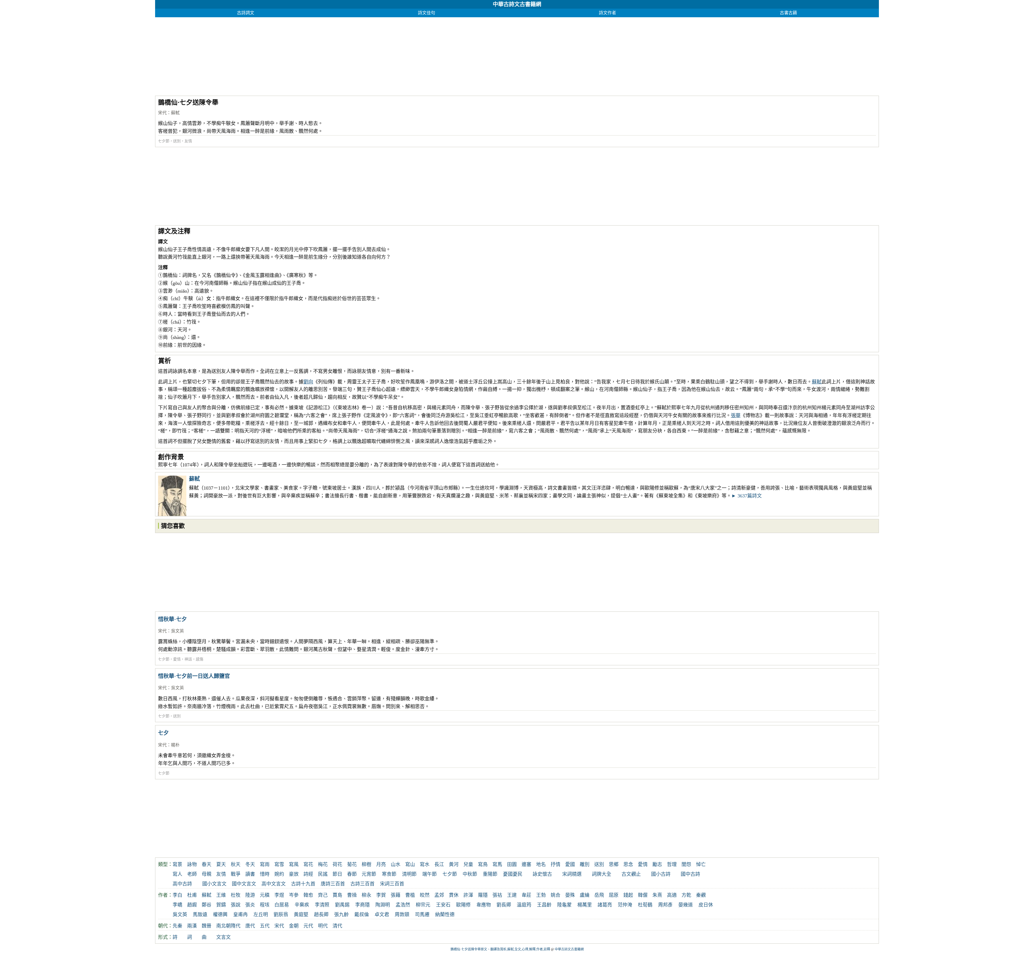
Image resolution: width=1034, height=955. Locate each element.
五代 (265, 926)
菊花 (352, 864)
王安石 (443, 905)
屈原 (614, 895)
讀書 (250, 874)
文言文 (223, 937)
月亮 (381, 864)
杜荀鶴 (645, 905)
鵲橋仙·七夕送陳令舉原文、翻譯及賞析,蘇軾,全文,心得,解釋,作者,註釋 (500, 949)
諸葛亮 (605, 905)
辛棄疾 (302, 905)
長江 (439, 864)
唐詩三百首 (333, 884)
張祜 (497, 895)
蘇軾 (175, 112)
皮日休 (705, 905)
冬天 (250, 864)
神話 (188, 659)
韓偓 (643, 895)
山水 (395, 864)
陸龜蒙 (564, 905)
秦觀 (701, 895)
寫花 (308, 864)
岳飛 (599, 895)
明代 (323, 926)
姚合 (555, 895)
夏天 (221, 864)
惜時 (265, 874)
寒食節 (389, 874)
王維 (221, 895)
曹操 (352, 895)
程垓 (265, 905)
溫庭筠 (524, 905)
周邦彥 (665, 905)
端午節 (429, 874)
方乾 (686, 895)
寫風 (294, 864)
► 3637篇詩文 (746, 496)
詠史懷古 (542, 874)
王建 (512, 895)
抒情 (555, 864)
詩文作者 (607, 13)
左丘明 (260, 914)
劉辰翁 (281, 914)
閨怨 (686, 864)
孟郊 (439, 895)
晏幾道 (685, 905)
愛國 (570, 864)
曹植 (410, 895)
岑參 (294, 895)
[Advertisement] (316, 55)
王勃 (541, 895)
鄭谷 (206, 905)
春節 (352, 874)
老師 (192, 874)
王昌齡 (544, 905)
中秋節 (470, 874)
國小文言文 (214, 884)
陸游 (250, 895)
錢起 (628, 895)
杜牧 (235, 895)
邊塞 (526, 864)
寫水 (424, 864)
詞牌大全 (601, 874)
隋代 (235, 926)
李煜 (279, 895)
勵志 (657, 864)
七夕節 (163, 141)
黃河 (454, 864)
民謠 (323, 874)
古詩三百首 (362, 884)
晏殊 (570, 895)
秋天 (235, 864)
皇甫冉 (240, 914)
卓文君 (382, 914)
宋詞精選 (572, 874)
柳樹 (366, 864)
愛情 (177, 659)
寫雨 (265, 864)
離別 (584, 864)
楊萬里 (584, 905)
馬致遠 (200, 914)
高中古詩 (182, 884)
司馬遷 (422, 914)
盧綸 (584, 895)
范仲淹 (625, 905)
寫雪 (279, 864)
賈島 (337, 895)
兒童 (468, 864)
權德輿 (220, 914)
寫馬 (497, 864)
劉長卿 (504, 905)
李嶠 (177, 905)
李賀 (381, 895)
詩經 (308, 874)
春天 (206, 864)
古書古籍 (788, 13)
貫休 (454, 895)
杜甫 (192, 895)
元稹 (265, 895)
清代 (337, 926)
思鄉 (614, 864)
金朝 (294, 926)
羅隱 (483, 895)
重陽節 (490, 874)
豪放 (294, 874)
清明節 (409, 874)
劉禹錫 (342, 905)
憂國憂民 (512, 874)
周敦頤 (402, 914)
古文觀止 (631, 874)
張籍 (395, 895)
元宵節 (369, 874)
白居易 (281, 905)
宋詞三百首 (392, 884)
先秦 (177, 926)
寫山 (410, 864)
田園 (512, 864)
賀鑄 (221, 905)
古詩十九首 (303, 884)
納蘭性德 (445, 914)
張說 (235, 905)
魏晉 (206, 926)
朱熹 (657, 895)
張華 (735, 415)
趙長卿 (321, 914)
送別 (177, 141)
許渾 (468, 895)
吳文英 (177, 631)
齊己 (323, 895)
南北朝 (223, 926)
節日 (337, 874)
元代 (308, 926)
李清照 (322, 905)
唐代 (250, 926)
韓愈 (308, 895)
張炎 (250, 905)
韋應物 (483, 905)
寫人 (177, 874)
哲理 (672, 864)
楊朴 (175, 745)
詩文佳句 (426, 13)
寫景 (177, 864)
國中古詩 (690, 874)
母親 (206, 874)
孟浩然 (403, 905)
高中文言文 (273, 884)
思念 (628, 864)
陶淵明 (382, 905)
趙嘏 (192, 905)
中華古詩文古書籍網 (517, 4)
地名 (541, 864)
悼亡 (701, 864)
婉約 (279, 874)
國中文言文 (244, 884)
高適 (672, 895)
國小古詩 (660, 874)
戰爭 (235, 874)
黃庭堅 (301, 914)
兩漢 (192, 926)
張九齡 (341, 914)
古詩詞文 (245, 13)
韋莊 (526, 895)
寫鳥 (483, 864)
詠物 (192, 864)
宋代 (162, 112)
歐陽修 (463, 905)
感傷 (199, 659)
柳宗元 (423, 905)
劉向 (308, 382)
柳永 (366, 895)
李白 (177, 895)
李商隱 (362, 905)
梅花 (323, 864)
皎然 (424, 895)
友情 (188, 141)
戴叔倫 (361, 914)
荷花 (337, 864)
